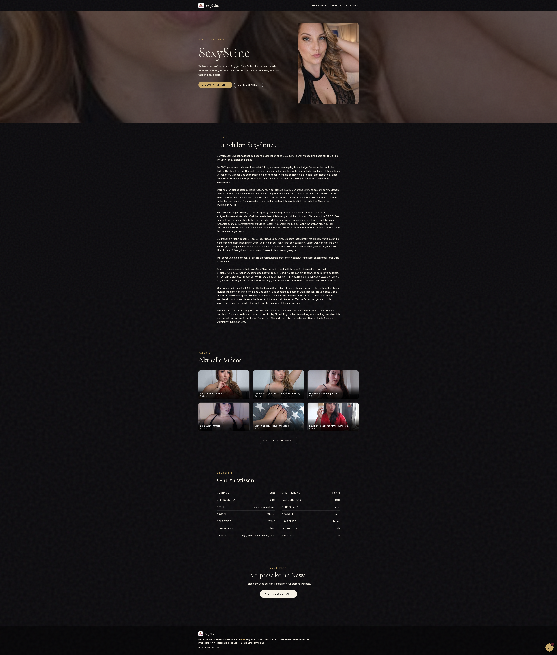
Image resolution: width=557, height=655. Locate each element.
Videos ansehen (215, 85)
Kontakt (352, 5)
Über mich (319, 5)
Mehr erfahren (248, 85)
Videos (336, 5)
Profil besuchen (278, 594)
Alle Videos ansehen (278, 440)
